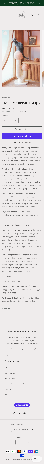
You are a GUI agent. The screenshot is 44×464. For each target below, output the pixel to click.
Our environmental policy (15, 384)
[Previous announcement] (4, 3)
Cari (6, 368)
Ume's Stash (16, 459)
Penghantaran (6, 111)
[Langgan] (36, 356)
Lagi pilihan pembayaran (22, 142)
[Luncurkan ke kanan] (27, 91)
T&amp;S (8, 389)
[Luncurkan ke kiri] (16, 91)
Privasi (7, 395)
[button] (5, 15)
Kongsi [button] (7, 309)
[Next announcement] (39, 3)
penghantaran (10, 373)
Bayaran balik (10, 379)
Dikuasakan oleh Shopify (29, 459)
